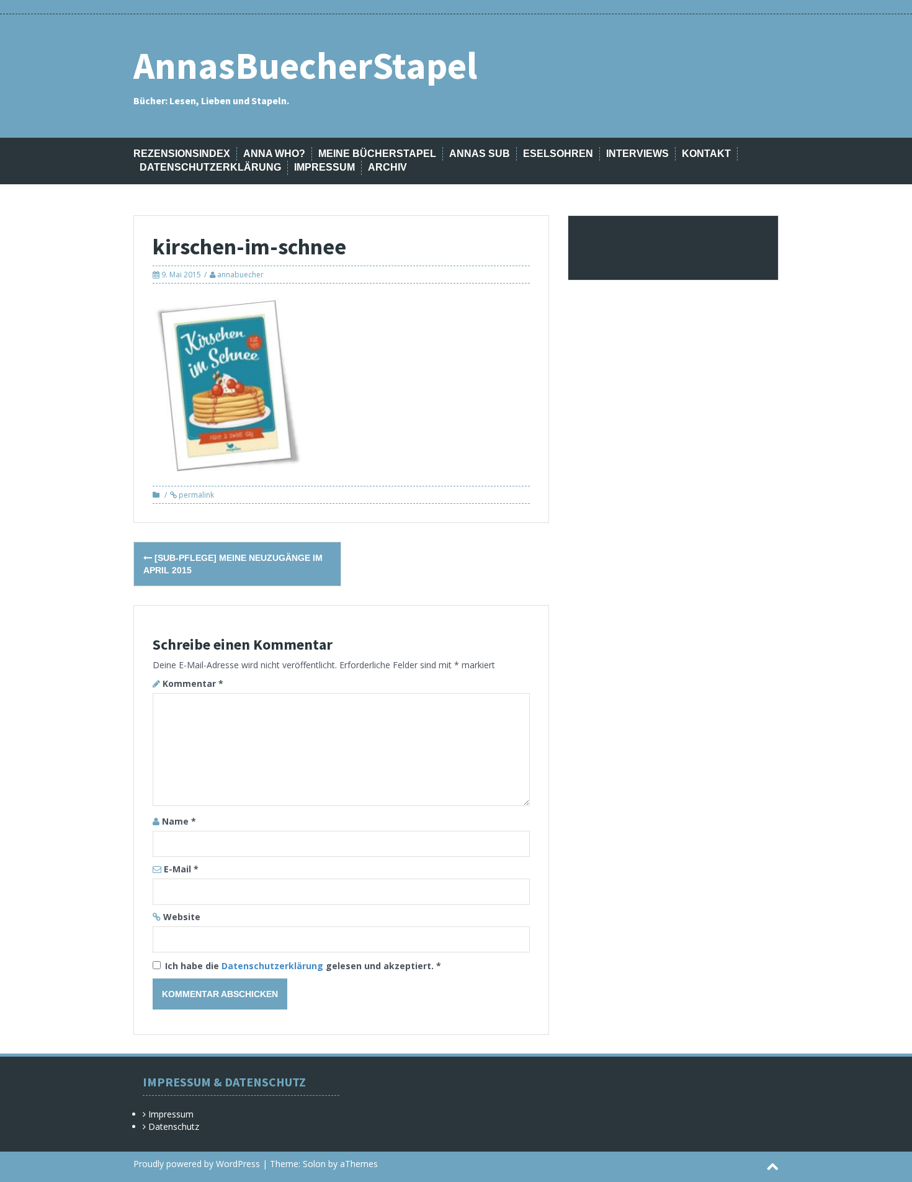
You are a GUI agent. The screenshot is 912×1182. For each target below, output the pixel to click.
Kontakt (706, 153)
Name (179, 821)
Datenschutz (173, 1126)
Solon (314, 1164)
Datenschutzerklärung (210, 167)
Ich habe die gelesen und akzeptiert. (303, 966)
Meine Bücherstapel (377, 153)
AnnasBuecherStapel (305, 65)
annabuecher (240, 274)
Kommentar (193, 683)
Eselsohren (558, 153)
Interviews (637, 153)
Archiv (387, 167)
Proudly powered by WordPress (196, 1164)
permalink (195, 495)
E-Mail (181, 869)
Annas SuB (479, 153)
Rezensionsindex (181, 153)
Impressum (324, 167)
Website (181, 917)
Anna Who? (274, 153)
